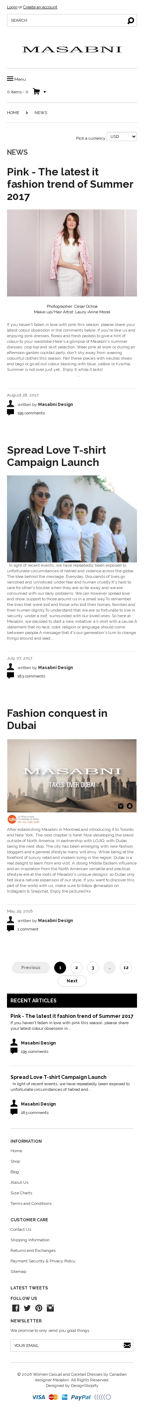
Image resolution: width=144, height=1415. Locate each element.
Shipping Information (30, 1239)
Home (13, 112)
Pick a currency (91, 138)
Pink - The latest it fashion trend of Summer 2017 (70, 184)
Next (72, 981)
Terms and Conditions (30, 1203)
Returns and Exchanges (33, 1250)
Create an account (40, 7)
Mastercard (54, 1397)
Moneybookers (103, 1397)
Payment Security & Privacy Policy (42, 1261)
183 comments (31, 676)
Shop (15, 1161)
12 (126, 967)
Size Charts (21, 1192)
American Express (65, 1397)
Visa (39, 1397)
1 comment (27, 929)
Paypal (81, 1397)
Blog (14, 1171)
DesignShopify (85, 1385)
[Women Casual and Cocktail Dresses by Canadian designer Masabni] (72, 49)
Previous (31, 967)
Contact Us (20, 1229)
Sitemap (18, 1271)
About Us (19, 1182)
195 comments (31, 413)
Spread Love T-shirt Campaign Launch (56, 456)
